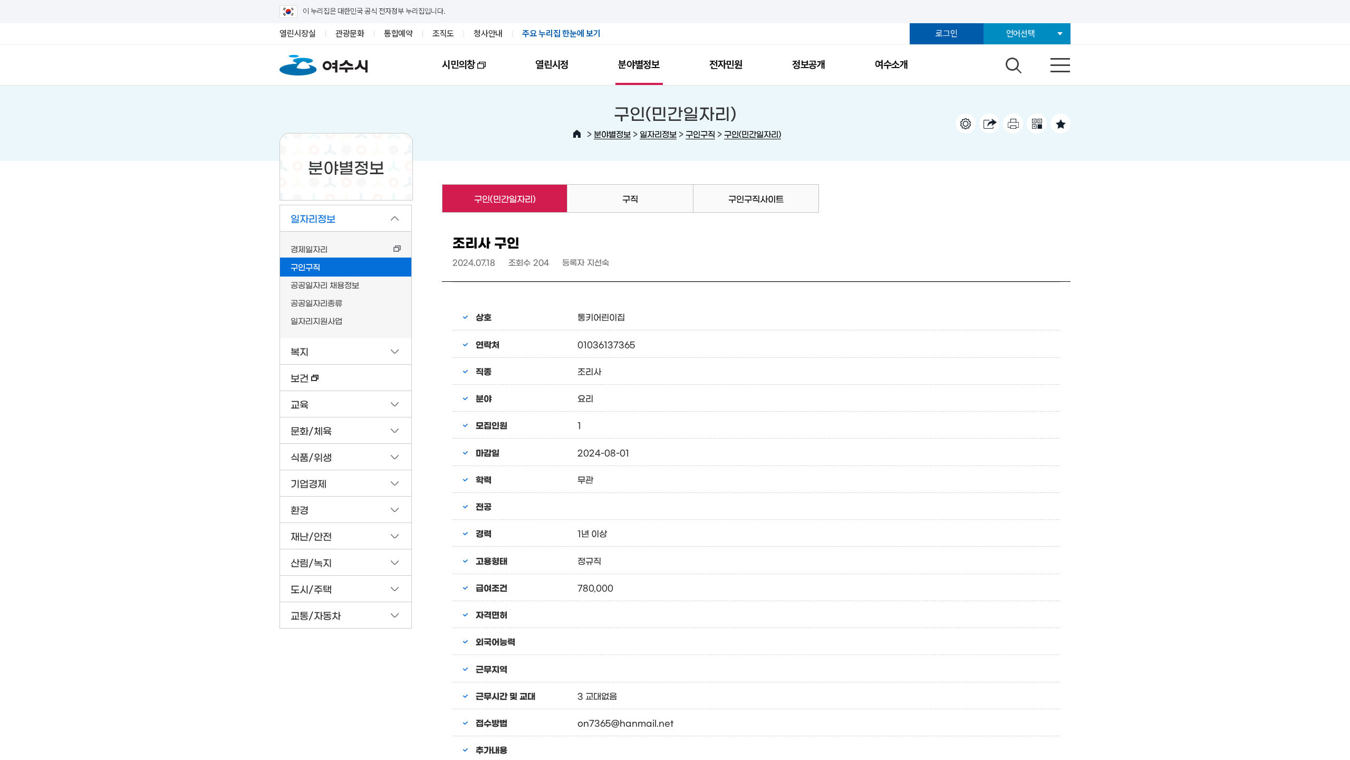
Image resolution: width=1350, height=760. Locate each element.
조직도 (443, 33)
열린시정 (551, 65)
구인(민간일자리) (752, 134)
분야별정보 (639, 65)
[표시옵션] (966, 123)
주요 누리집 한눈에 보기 (561, 33)
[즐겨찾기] (1060, 123)
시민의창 (446, 72)
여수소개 (891, 65)
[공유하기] (989, 123)
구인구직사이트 (756, 198)
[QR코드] (1037, 123)
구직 (630, 198)
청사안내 (488, 33)
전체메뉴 (1051, 62)
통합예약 (398, 33)
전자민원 (725, 65)
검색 (1011, 62)
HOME (577, 134)
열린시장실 (297, 33)
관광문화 (349, 33)
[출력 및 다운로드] (1013, 123)
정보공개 (808, 65)
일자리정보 (658, 134)
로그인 (946, 33)
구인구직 (700, 134)
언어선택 (1020, 33)
